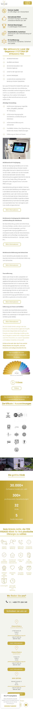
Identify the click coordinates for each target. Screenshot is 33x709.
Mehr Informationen (12, 210)
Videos (16, 388)
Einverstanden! (10, 706)
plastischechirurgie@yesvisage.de (16, 635)
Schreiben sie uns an (16, 611)
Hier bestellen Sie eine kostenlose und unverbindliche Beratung (16, 355)
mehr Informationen (16, 643)
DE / (17, 602)
